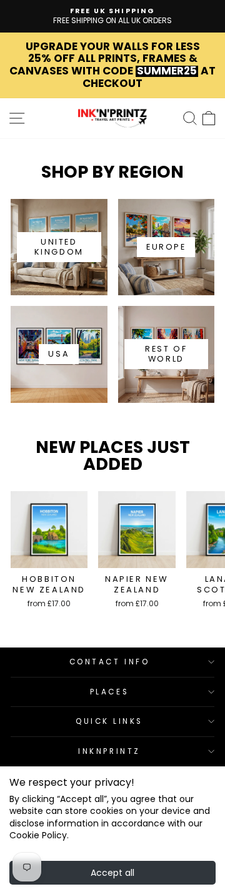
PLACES (109, 692)
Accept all (112, 872)
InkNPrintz (109, 751)
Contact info (109, 662)
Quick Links (109, 721)
